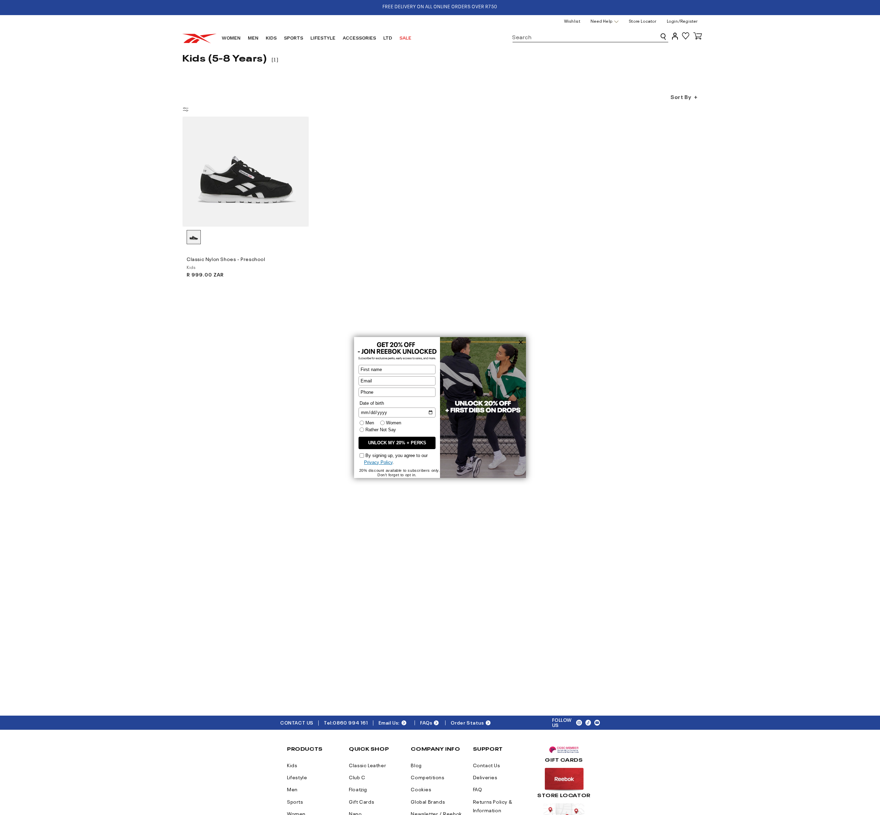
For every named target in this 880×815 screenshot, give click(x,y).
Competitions (427, 776)
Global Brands (428, 801)
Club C (357, 776)
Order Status (467, 722)
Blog (416, 764)
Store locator (643, 21)
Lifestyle (297, 776)
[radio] (194, 237)
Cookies (421, 788)
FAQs (426, 722)
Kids (292, 764)
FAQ (477, 788)
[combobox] (590, 35)
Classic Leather (367, 764)
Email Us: (389, 722)
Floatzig (358, 788)
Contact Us (486, 764)
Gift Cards (361, 801)
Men (292, 788)
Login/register (682, 21)
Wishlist (572, 21)
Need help (601, 21)
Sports (295, 801)
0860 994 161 (350, 722)
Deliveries (485, 776)
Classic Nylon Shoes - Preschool (226, 258)
